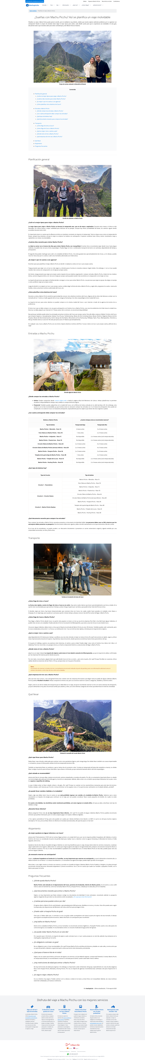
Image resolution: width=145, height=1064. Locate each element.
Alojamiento (38, 143)
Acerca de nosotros (81, 1051)
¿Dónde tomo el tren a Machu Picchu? (47, 134)
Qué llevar (38, 141)
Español (70, 1048)
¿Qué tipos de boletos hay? (44, 116)
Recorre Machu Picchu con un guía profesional (96, 1011)
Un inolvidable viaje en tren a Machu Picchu (64, 1011)
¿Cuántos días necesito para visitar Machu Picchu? (51, 99)
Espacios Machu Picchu (94, 1)
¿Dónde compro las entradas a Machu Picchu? (50, 111)
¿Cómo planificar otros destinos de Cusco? (49, 104)
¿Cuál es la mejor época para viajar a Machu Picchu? (51, 96)
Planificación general (41, 94)
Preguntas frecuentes (41, 146)
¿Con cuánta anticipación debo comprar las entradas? (52, 113)
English (76, 1048)
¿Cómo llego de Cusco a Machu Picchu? (48, 128)
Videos (84, 1)
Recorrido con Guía (107, 1)
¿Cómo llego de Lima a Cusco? (45, 126)
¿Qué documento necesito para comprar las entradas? (52, 119)
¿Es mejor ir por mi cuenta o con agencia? (48, 101)
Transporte (38, 123)
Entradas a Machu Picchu (42, 108)
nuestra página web (60, 400)
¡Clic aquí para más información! (82, 897)
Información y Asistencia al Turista (34, 1)
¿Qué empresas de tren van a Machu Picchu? (49, 136)
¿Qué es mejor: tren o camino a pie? (47, 131)
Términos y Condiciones (65, 1051)
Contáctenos (116, 1)
